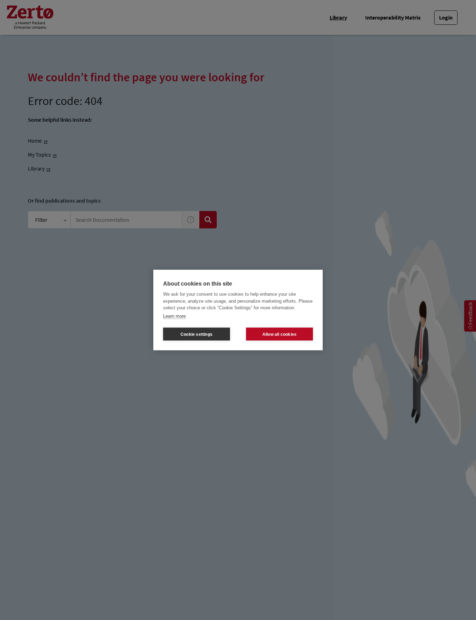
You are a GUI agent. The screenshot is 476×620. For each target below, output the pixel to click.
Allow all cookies (279, 334)
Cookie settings (197, 334)
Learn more (174, 315)
